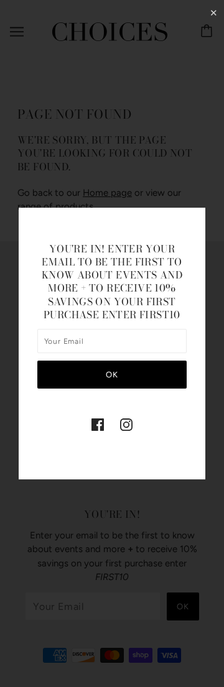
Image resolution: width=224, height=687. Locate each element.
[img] (97, 424)
